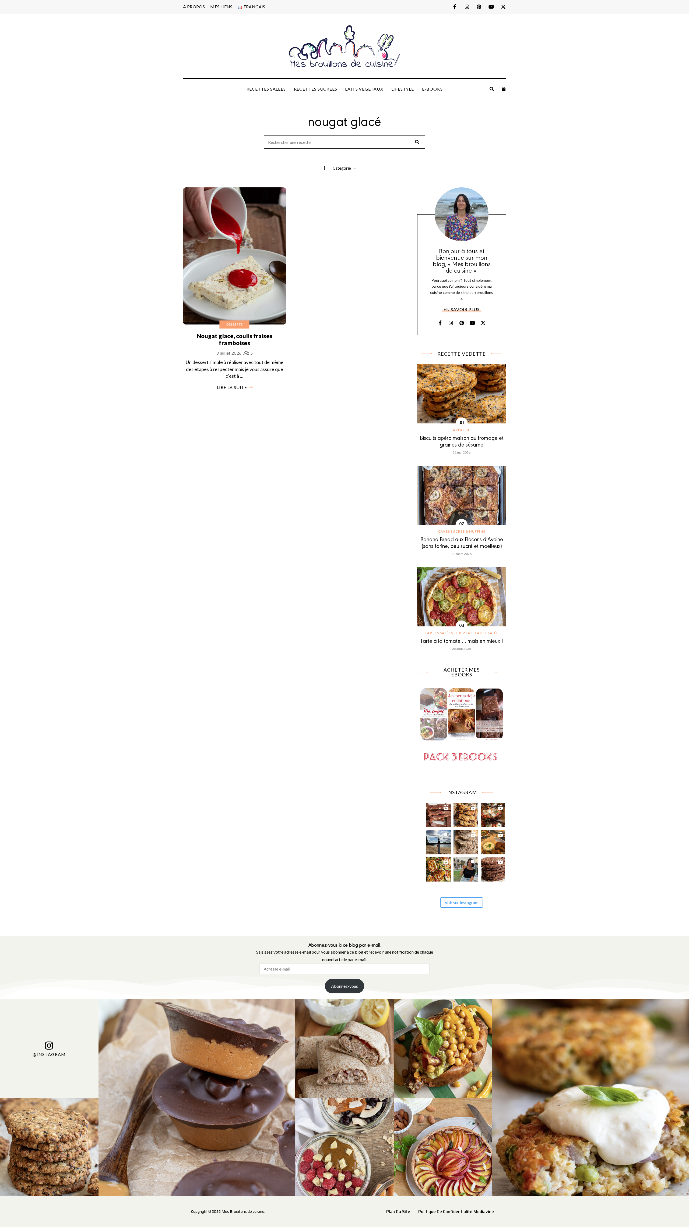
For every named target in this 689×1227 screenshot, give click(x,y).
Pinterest (479, 6)
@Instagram (49, 1054)
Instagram (467, 6)
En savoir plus (462, 309)
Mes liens (221, 6)
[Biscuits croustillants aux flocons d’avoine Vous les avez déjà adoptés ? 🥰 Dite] (493, 868)
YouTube (491, 6)
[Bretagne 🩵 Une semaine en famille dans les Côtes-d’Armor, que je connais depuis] (438, 841)
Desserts (234, 324)
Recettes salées (266, 88)
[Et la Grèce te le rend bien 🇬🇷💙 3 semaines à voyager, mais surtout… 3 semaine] (493, 841)
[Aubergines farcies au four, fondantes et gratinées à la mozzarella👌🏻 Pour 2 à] (493, 813)
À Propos (194, 6)
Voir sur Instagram (462, 902)
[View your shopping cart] (503, 89)
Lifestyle (402, 88)
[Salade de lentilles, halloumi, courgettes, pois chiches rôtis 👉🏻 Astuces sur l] (438, 868)
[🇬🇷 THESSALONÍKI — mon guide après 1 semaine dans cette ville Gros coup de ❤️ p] (466, 868)
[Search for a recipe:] (344, 142)
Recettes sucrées (315, 88)
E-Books (432, 88)
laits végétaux (364, 88)
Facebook (455, 6)
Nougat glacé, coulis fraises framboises (234, 339)
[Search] (417, 142)
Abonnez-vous (344, 986)
